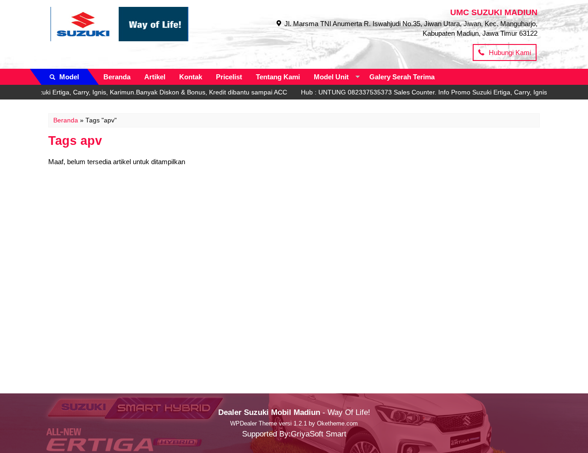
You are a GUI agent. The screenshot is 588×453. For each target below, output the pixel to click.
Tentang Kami (278, 77)
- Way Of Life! (294, 412)
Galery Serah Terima (402, 77)
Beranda (116, 77)
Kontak (190, 77)
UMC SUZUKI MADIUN (493, 12)
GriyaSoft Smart (318, 434)
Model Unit (331, 77)
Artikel (154, 77)
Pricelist (229, 77)
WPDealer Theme (253, 423)
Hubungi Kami (509, 52)
